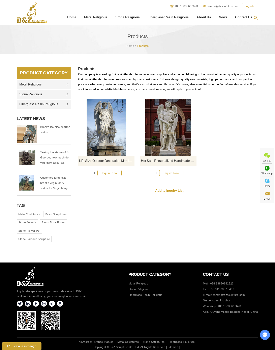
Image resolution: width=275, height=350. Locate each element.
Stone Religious (127, 17)
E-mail (267, 198)
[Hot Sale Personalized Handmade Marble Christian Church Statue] (168, 127)
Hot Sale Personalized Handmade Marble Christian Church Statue (168, 160)
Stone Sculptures (153, 341)
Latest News (31, 118)
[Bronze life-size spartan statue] (27, 134)
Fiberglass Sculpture (182, 341)
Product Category (44, 72)
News (223, 17)
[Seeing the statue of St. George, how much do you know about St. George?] (27, 157)
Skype (267, 186)
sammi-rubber (221, 300)
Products (143, 45)
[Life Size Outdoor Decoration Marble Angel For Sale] (106, 127)
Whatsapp (267, 173)
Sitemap (173, 347)
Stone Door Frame (53, 222)
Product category (149, 274)
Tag (21, 205)
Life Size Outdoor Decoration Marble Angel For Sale (106, 160)
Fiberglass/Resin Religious (168, 17)
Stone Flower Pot (29, 230)
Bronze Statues (103, 341)
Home (71, 17)
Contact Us (243, 17)
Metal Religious (96, 17)
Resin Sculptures (55, 214)
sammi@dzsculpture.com (223, 6)
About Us (203, 17)
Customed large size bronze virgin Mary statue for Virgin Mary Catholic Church (54, 183)
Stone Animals (27, 222)
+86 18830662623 (229, 306)
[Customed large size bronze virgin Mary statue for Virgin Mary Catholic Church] (27, 183)
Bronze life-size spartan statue (55, 129)
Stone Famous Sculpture (34, 239)
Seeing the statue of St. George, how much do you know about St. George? (55, 158)
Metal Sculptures (29, 214)
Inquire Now (109, 173)
